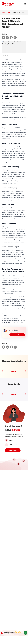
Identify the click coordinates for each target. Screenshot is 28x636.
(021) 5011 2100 (13, 440)
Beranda (4, 12)
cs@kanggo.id (13, 444)
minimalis (18, 176)
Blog (9, 12)
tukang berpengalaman (16, 301)
